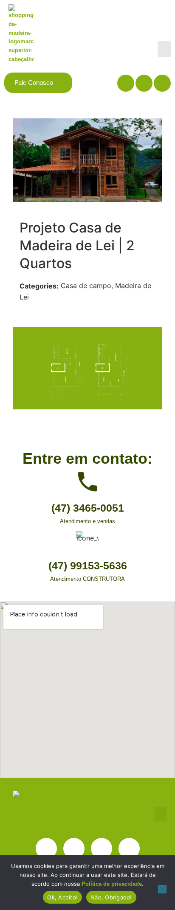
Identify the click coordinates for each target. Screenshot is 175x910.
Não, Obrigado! (111, 897)
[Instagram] (162, 83)
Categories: (39, 286)
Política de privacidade (112, 884)
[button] (164, 49)
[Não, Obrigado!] (162, 889)
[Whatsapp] (129, 848)
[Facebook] (143, 83)
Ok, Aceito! (62, 897)
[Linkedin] (125, 83)
